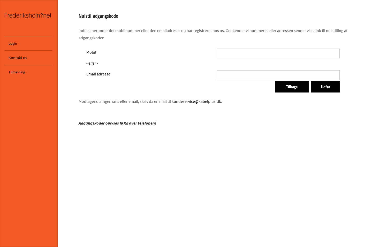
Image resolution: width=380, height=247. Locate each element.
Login (13, 43)
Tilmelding (17, 72)
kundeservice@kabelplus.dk (196, 101)
